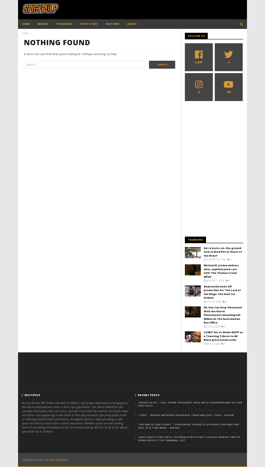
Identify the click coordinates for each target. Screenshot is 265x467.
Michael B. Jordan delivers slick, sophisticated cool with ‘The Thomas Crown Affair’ (221, 271)
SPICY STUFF (89, 24)
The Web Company (55, 460)
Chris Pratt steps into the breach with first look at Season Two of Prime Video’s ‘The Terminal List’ (189, 439)
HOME (26, 24)
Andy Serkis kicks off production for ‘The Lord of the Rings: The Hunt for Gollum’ (222, 292)
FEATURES (113, 24)
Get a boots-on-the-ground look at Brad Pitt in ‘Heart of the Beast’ (223, 251)
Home (25, 33)
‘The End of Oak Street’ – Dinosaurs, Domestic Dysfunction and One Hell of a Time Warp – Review (188, 426)
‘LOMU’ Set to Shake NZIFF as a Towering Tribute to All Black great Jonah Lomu (223, 336)
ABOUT (132, 24)
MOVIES (43, 24)
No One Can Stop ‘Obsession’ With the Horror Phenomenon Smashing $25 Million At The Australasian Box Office (223, 315)
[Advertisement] (172, 8)
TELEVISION (64, 24)
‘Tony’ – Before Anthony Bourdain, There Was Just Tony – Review (186, 415)
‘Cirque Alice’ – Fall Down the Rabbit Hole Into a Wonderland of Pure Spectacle (190, 404)
